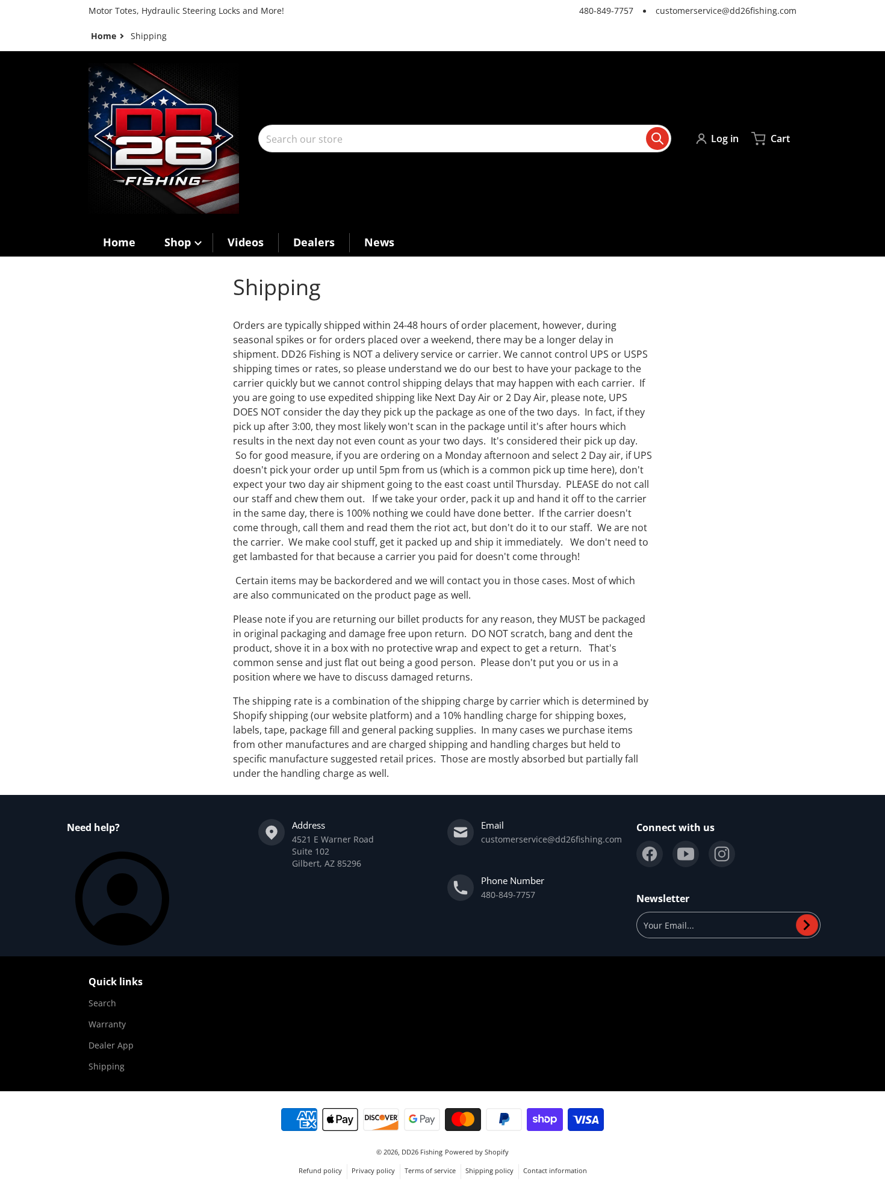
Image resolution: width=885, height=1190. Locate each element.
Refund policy (320, 1170)
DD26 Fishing (422, 1151)
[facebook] (649, 854)
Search (102, 1003)
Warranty (107, 1024)
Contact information (555, 1170)
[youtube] (685, 854)
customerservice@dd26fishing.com (726, 10)
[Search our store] (657, 138)
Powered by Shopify (477, 1151)
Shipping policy (489, 1170)
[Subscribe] (807, 925)
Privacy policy (373, 1170)
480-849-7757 (606, 10)
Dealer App (111, 1045)
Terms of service (430, 1170)
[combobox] (464, 138)
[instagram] (722, 854)
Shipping (106, 1066)
